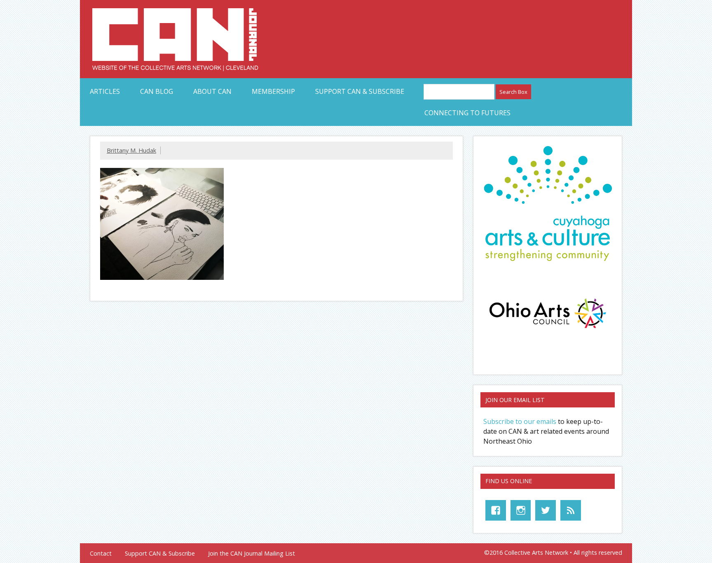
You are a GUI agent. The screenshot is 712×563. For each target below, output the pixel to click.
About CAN (212, 91)
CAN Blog (156, 91)
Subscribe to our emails (519, 421)
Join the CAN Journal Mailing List (251, 553)
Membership (273, 91)
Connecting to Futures (467, 112)
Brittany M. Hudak (131, 150)
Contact (101, 553)
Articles (105, 91)
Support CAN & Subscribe (359, 91)
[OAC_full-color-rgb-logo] (547, 330)
